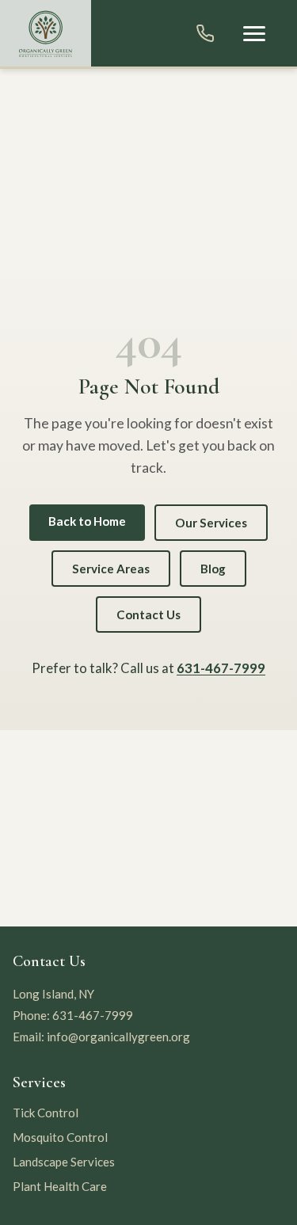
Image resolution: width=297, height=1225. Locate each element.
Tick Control (45, 1112)
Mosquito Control (60, 1137)
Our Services (211, 522)
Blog (213, 568)
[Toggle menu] (254, 33)
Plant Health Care (60, 1186)
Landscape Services (64, 1162)
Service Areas (111, 568)
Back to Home (87, 521)
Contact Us (148, 614)
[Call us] (205, 33)
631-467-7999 (221, 668)
